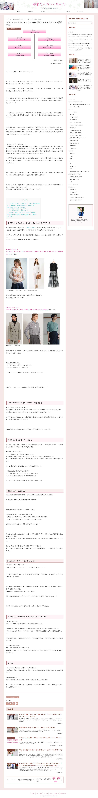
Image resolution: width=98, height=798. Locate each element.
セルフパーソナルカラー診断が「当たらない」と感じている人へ (81, 39)
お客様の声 (56, 793)
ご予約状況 (71, 32)
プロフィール (39, 793)
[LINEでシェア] (13, 703)
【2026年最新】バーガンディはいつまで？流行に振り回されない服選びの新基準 (80, 48)
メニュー (46, 793)
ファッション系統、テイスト (13, 697)
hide (26, 200)
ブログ (50, 793)
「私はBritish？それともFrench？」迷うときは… (21, 205)
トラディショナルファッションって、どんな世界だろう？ (23, 203)
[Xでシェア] (7, 703)
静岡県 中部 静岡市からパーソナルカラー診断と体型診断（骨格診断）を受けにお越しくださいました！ (80, 35)
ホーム (33, 793)
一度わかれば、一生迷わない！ (18, 210)
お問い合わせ (63, 793)
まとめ (9, 216)
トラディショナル (30, 227)
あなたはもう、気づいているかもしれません (22, 212)
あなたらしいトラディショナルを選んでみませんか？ (22, 214)
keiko (80, 217)
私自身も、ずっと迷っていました (17, 208)
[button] (17, 703)
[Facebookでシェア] (10, 703)
